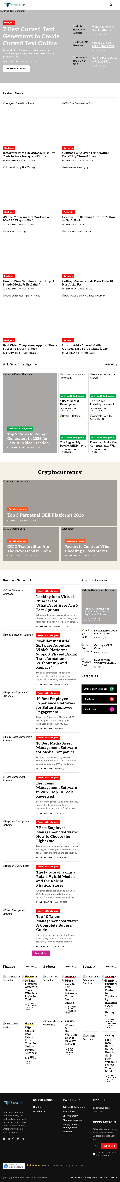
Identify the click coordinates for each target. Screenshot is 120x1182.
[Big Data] (99, 699)
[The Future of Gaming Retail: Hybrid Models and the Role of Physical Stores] (18, 877)
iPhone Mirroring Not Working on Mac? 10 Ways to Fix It (27, 219)
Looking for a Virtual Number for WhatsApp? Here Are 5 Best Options (57, 603)
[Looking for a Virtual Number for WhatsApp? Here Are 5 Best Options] (18, 601)
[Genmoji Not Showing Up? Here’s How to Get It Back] (89, 186)
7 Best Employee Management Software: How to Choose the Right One (57, 834)
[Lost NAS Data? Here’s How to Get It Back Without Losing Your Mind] (92, 1045)
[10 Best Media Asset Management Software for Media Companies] (18, 748)
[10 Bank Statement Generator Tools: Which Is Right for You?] (12, 986)
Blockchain (69, 1111)
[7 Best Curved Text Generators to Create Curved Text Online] (60, 46)
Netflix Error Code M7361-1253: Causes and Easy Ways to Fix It (105, 635)
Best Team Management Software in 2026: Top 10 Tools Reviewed (56, 790)
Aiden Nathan (72, 353)
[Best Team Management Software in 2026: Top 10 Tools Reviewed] (18, 788)
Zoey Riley (11, 225)
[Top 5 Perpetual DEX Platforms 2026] (60, 503)
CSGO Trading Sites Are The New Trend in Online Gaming (30, 551)
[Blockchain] (99, 709)
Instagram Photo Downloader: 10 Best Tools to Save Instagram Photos (29, 154)
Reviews (68, 148)
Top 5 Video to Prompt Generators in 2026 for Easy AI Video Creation (28, 438)
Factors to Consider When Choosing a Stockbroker (88, 549)
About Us (37, 1107)
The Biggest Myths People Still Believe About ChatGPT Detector (72, 447)
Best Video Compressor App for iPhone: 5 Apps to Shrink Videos (30, 347)
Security (89, 967)
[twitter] (18, 1139)
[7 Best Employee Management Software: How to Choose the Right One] (18, 832)
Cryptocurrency (17, 509)
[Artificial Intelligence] (99, 688)
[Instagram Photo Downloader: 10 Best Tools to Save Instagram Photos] (30, 122)
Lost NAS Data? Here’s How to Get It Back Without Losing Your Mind (111, 1055)
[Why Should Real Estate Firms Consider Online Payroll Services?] (12, 1033)
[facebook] (4, 1138)
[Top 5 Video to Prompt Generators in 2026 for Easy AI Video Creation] (30, 413)
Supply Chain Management (70, 1126)
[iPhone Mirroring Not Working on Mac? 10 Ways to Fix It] (30, 186)
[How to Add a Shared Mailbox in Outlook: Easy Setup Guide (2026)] (89, 314)
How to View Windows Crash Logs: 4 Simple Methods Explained (28, 283)
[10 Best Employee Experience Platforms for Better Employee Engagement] (18, 703)
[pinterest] (13, 1138)
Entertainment (70, 1116)
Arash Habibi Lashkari (112, 1021)
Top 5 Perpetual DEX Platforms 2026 (45, 515)
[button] (41, 953)
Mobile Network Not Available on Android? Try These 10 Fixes (97, 611)
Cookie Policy (76, 1177)
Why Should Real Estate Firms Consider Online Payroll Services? (31, 1040)
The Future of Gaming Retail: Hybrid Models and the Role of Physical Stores (56, 879)
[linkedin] (9, 1139)
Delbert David (13, 62)
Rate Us (45, 1165)
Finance (9, 967)
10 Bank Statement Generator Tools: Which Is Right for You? (32, 990)
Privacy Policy (91, 1177)
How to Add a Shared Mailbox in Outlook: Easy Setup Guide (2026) (85, 347)
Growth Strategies (47, 591)
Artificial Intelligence (20, 428)
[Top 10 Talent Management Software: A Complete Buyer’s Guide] (18, 921)
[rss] (23, 1138)
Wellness (68, 1131)
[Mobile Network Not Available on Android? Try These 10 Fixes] (99, 606)
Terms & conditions (108, 1177)
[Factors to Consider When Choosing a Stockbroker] (89, 544)
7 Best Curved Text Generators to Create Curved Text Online (31, 36)
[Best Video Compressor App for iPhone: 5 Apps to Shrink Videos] (30, 314)
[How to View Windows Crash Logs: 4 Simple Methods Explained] (30, 250)
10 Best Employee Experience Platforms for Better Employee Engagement (55, 705)
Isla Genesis (12, 161)
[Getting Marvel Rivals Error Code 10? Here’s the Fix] (89, 250)
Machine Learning (72, 1120)
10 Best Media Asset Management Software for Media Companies (56, 747)
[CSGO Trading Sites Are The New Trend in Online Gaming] (31, 544)
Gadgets (9, 22)
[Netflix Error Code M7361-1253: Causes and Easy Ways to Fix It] (87, 634)
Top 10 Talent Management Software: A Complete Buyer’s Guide (57, 923)
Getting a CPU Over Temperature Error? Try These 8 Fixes (85, 154)
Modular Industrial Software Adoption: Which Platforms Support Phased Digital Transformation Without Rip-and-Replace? (56, 654)
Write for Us (39, 1111)
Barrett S (71, 161)
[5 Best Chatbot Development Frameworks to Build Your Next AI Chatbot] (73, 382)
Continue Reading (16, 69)
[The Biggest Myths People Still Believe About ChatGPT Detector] (73, 423)
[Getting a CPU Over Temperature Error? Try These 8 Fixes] (89, 122)
